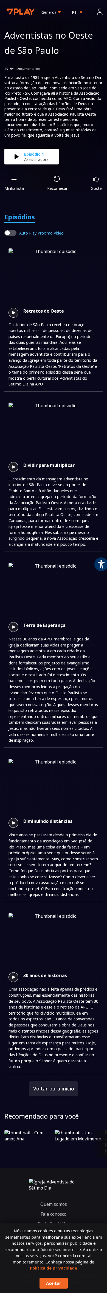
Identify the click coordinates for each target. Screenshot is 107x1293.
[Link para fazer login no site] (100, 12)
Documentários (28, 68)
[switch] (10, 233)
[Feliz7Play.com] (20, 12)
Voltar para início (53, 1088)
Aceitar (53, 1283)
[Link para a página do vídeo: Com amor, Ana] (28, 1143)
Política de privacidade (53, 1268)
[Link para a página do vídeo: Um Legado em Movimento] (79, 1143)
